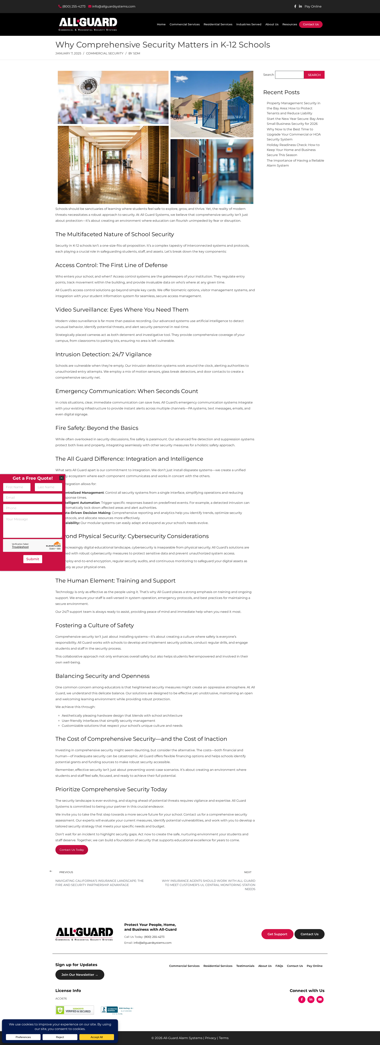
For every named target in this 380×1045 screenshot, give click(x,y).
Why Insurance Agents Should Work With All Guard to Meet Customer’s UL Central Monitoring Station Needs (208, 885)
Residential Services (218, 24)
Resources (289, 24)
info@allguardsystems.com (113, 6)
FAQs (279, 966)
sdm (136, 53)
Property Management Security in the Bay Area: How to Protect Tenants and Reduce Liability (293, 108)
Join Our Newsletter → (80, 975)
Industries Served (248, 24)
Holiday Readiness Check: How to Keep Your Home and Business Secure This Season (293, 150)
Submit (32, 559)
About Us (271, 24)
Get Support (277, 934)
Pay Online (313, 6)
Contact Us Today (72, 850)
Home (161, 24)
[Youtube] (320, 999)
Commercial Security (105, 53)
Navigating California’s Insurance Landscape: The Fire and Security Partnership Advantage (99, 883)
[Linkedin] (310, 999)
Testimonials (245, 966)
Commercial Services (185, 24)
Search (268, 75)
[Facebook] (301, 999)
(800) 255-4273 (74, 6)
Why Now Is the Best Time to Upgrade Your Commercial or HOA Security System (294, 134)
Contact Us (311, 24)
